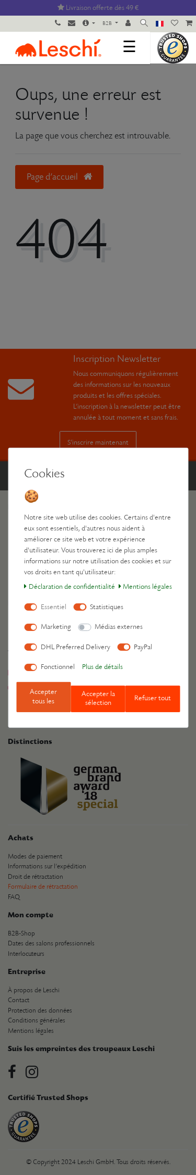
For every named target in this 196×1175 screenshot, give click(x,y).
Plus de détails (102, 667)
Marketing (56, 627)
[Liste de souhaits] (174, 24)
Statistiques (106, 607)
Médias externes (119, 627)
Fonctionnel (58, 667)
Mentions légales (147, 587)
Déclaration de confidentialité (72, 587)
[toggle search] (144, 24)
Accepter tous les (43, 697)
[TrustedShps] (173, 47)
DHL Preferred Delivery (75, 647)
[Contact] (71, 24)
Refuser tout (152, 698)
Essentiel (53, 607)
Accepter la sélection (98, 699)
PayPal (143, 647)
